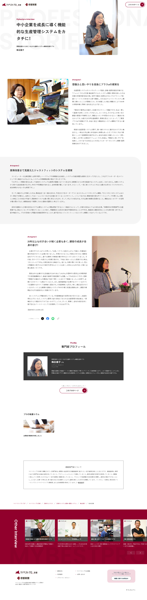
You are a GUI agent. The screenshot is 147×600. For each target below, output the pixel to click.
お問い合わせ (81, 574)
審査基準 (81, 482)
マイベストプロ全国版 (83, 571)
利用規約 (59, 574)
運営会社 (59, 571)
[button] (131, 553)
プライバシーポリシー (63, 578)
